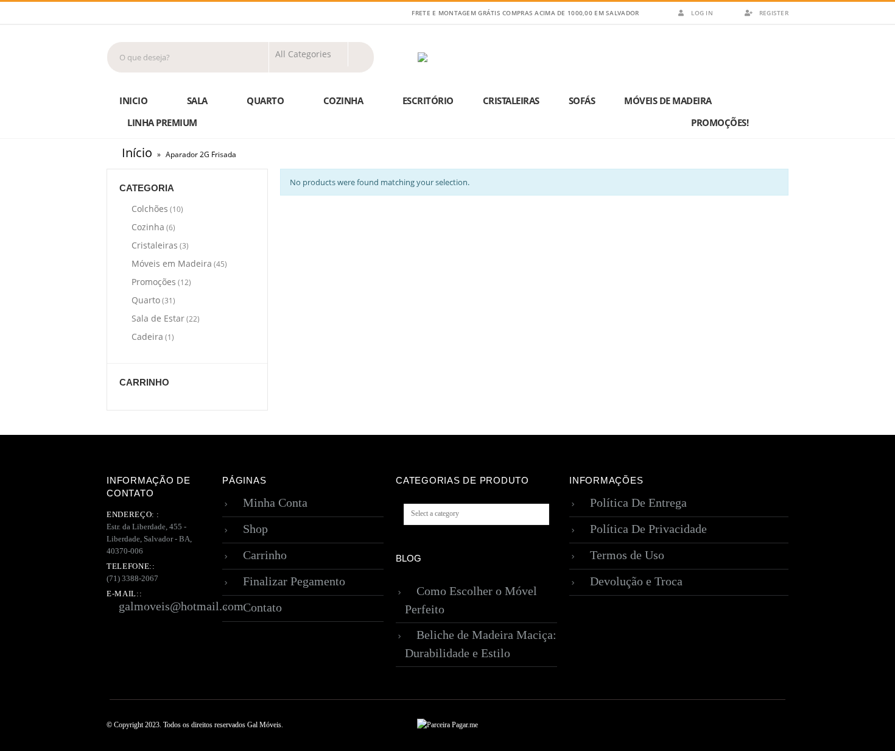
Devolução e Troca (636, 581)
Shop (255, 528)
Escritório (428, 100)
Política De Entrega (638, 502)
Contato (262, 607)
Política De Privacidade (648, 528)
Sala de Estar (158, 318)
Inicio (133, 100)
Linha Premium (162, 122)
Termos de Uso (627, 555)
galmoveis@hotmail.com (181, 606)
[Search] (361, 54)
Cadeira (147, 336)
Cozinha (343, 100)
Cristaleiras (511, 100)
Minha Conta (275, 502)
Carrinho (265, 555)
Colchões (150, 208)
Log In (702, 13)
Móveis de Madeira (668, 100)
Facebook (755, 725)
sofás (582, 100)
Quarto (265, 100)
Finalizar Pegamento (294, 581)
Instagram (778, 725)
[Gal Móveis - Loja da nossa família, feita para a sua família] (454, 57)
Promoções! (719, 122)
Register (773, 13)
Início (137, 152)
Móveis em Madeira (172, 263)
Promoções (154, 281)
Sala (197, 100)
